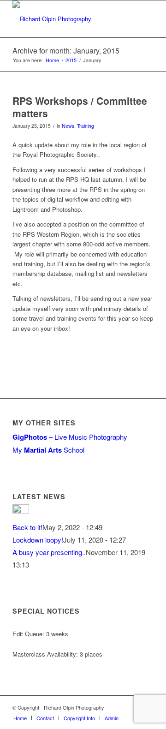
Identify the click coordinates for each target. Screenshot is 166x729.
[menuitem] (20, 718)
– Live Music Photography (69, 437)
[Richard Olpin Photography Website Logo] (68, 18)
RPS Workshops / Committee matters (79, 107)
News (68, 125)
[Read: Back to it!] (20, 510)
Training (85, 125)
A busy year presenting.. (49, 552)
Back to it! (27, 527)
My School (48, 449)
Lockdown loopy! (37, 539)
